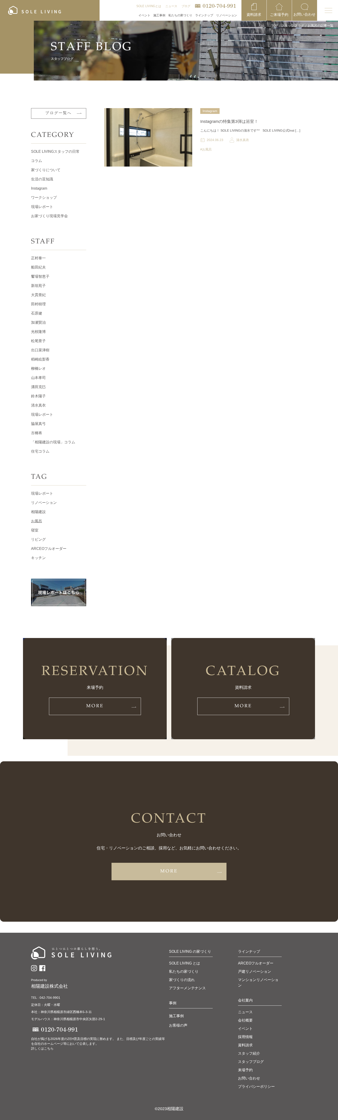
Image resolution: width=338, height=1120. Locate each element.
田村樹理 (38, 304)
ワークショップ (44, 197)
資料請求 (245, 1045)
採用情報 (245, 1037)
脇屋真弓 (38, 424)
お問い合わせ (249, 1078)
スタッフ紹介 (249, 1053)
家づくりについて (45, 170)
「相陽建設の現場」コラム (53, 442)
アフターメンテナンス (187, 988)
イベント (144, 15)
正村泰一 (38, 258)
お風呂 (36, 521)
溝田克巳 (38, 387)
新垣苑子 (38, 286)
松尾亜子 (38, 341)
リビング (38, 539)
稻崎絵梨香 (40, 359)
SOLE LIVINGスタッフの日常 (55, 151)
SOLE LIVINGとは (148, 6)
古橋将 (36, 433)
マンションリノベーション (258, 982)
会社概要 (245, 1020)
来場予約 (245, 1070)
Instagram (39, 188)
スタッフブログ (292, 26)
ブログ (185, 6)
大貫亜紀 (38, 295)
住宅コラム (40, 451)
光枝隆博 (38, 332)
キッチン (38, 558)
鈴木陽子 (38, 396)
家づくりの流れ (182, 980)
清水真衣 (38, 405)
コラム (36, 161)
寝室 (34, 530)
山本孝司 (38, 378)
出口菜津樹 (40, 350)
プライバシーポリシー (256, 1086)
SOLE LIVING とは (184, 963)
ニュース (171, 6)
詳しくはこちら (42, 1048)
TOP (274, 26)
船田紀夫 (38, 267)
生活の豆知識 (42, 179)
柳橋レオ (38, 368)
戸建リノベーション (254, 971)
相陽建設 (38, 512)
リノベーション (44, 503)
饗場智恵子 (40, 276)
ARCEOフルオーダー (48, 549)
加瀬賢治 (38, 322)
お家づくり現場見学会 (49, 216)
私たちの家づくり (183, 971)
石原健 (36, 313)
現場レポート (42, 207)
